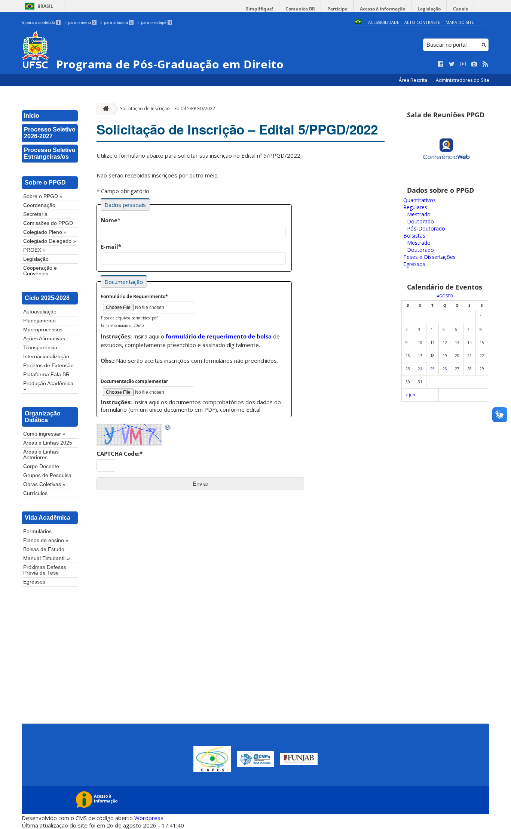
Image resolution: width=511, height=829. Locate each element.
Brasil (45, 6)
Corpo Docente (41, 466)
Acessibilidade (383, 22)
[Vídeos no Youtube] (463, 64)
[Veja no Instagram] (474, 64)
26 (445, 368)
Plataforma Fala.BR (46, 374)
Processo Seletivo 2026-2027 (50, 132)
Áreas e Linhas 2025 (47, 443)
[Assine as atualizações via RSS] (486, 64)
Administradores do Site (462, 80)
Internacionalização (46, 356)
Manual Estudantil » (46, 558)
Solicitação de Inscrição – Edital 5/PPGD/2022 (167, 108)
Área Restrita (413, 80)
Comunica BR (300, 9)
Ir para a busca (116, 22)
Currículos (35, 493)
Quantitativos (419, 200)
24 (420, 368)
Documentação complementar (134, 381)
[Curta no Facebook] (441, 64)
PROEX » (34, 250)
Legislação (429, 9)
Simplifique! (259, 9)
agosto (445, 295)
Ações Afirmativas (44, 338)
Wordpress (148, 818)
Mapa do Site (460, 22)
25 (432, 368)
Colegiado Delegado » (49, 241)
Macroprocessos (42, 329)
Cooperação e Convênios (40, 270)
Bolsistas (414, 235)
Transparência (40, 347)
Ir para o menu (79, 22)
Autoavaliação (39, 312)
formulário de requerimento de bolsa (219, 336)
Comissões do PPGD (48, 223)
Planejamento (39, 321)
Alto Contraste (422, 22)
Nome (110, 220)
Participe (337, 9)
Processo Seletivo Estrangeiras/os (50, 153)
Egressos (34, 582)
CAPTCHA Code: (120, 453)
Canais (460, 9)
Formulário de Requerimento (134, 296)
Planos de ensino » (45, 540)
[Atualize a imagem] (168, 427)
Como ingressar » (44, 434)
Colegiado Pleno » (45, 232)
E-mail (111, 246)
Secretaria (35, 214)
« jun (410, 395)
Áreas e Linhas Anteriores (41, 454)
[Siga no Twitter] (452, 64)
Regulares (415, 207)
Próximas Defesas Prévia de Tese (44, 570)
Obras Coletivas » (44, 484)
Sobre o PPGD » (42, 196)
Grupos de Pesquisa (47, 475)
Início (31, 115)
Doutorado (420, 221)
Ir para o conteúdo (40, 22)
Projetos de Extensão (48, 365)
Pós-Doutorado (426, 228)
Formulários (37, 531)
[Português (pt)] (358, 22)
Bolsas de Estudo (43, 549)
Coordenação (39, 205)
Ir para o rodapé (154, 22)
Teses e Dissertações (429, 256)
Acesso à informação (382, 9)
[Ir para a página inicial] (104, 109)
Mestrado (419, 214)
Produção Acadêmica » (48, 386)
